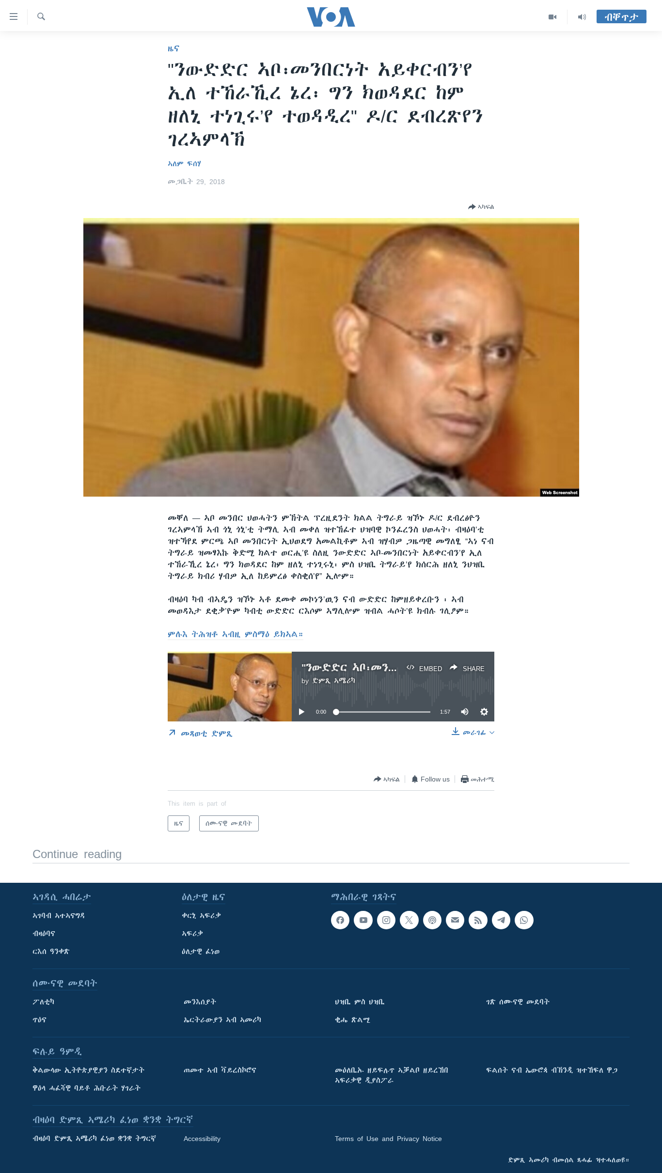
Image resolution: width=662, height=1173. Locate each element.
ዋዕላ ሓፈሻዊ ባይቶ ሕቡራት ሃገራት (86, 1088)
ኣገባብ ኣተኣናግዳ (58, 915)
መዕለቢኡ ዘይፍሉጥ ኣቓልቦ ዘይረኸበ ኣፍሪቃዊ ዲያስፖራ (391, 1075)
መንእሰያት (200, 1002)
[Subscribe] (455, 920)
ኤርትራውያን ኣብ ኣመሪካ (222, 1020)
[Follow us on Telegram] (501, 920)
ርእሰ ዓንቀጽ (51, 951)
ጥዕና (39, 1020)
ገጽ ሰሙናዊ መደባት (518, 1002)
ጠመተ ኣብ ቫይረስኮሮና (220, 1070)
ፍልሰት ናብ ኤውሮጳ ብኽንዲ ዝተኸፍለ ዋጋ (551, 1070)
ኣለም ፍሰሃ (184, 163)
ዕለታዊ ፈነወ (201, 951)
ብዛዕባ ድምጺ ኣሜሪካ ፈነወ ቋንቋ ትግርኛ (94, 1138)
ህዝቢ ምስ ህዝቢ (360, 1002)
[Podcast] (432, 920)
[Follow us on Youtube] (363, 920)
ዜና (174, 48)
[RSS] (478, 920)
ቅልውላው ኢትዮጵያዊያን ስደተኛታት (88, 1070)
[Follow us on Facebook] (340, 920)
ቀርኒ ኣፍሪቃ (201, 915)
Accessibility (202, 1138)
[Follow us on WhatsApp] (524, 920)
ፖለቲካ (43, 1002)
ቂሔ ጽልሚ (352, 1020)
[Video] (552, 17)
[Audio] (582, 17)
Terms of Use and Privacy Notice (388, 1138)
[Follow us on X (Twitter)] (409, 920)
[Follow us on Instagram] (386, 920)
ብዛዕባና (43, 933)
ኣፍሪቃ (192, 933)
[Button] (481, 207)
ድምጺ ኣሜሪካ (333, 680)
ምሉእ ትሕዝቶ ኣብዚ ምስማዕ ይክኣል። (235, 634)
